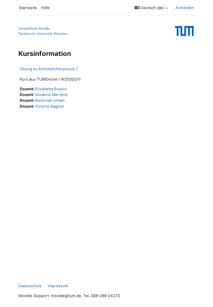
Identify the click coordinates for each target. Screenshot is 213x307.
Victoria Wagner (49, 106)
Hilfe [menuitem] (45, 7)
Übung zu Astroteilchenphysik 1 (49, 68)
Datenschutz (30, 286)
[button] (151, 8)
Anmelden (184, 7)
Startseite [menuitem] (28, 7)
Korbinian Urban (50, 100)
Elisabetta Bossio (50, 89)
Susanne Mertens (51, 94)
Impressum (58, 286)
